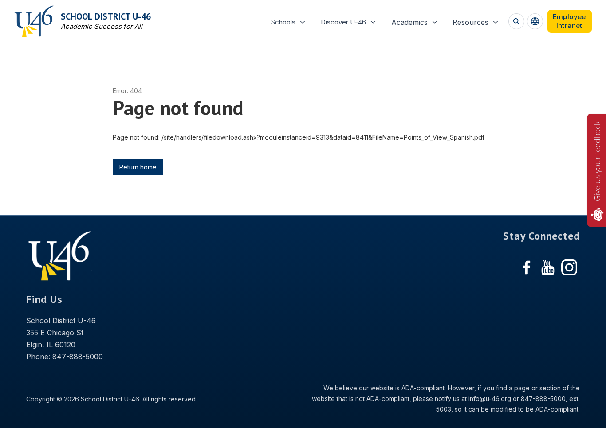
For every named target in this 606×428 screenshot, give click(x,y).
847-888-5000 (77, 356)
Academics (409, 22)
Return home (138, 167)
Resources (470, 22)
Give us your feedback (597, 161)
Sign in (569, 21)
